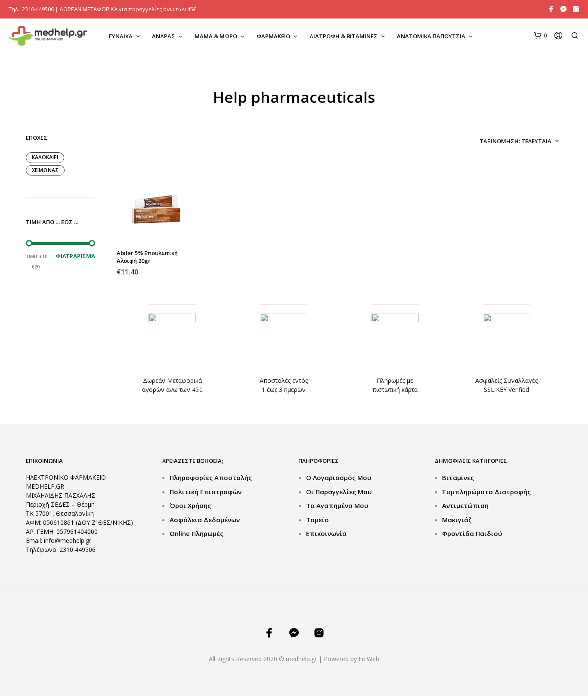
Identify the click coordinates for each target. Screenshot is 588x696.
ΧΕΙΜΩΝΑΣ (45, 170)
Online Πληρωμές (196, 533)
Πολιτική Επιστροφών (205, 491)
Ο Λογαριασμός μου (338, 477)
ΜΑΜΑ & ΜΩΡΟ (216, 36)
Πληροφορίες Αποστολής (211, 477)
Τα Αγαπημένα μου (337, 505)
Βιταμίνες (458, 477)
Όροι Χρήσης (190, 505)
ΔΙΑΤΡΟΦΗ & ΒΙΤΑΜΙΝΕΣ (343, 36)
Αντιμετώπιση (465, 505)
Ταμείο (317, 519)
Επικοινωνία (326, 533)
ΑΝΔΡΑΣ (163, 36)
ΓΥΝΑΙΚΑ (121, 36)
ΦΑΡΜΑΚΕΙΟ (273, 36)
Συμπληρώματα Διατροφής (486, 491)
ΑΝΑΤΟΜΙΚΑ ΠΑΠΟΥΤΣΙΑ (431, 36)
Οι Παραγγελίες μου (339, 491)
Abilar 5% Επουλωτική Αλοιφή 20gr (147, 257)
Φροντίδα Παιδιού (472, 533)
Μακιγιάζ (457, 519)
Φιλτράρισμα (75, 256)
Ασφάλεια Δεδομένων (205, 519)
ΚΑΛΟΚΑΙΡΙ (45, 157)
